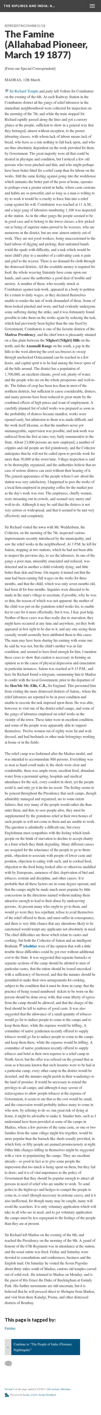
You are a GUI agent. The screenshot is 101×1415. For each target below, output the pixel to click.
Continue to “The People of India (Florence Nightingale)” (43, 1347)
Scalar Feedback (47, 1394)
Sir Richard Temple (23, 90)
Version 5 (9, 1389)
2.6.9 (33, 1394)
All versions (53, 1389)
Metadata (65, 1389)
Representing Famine (21, 26)
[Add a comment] (10, 1364)
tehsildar (30, 946)
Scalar (26, 1394)
